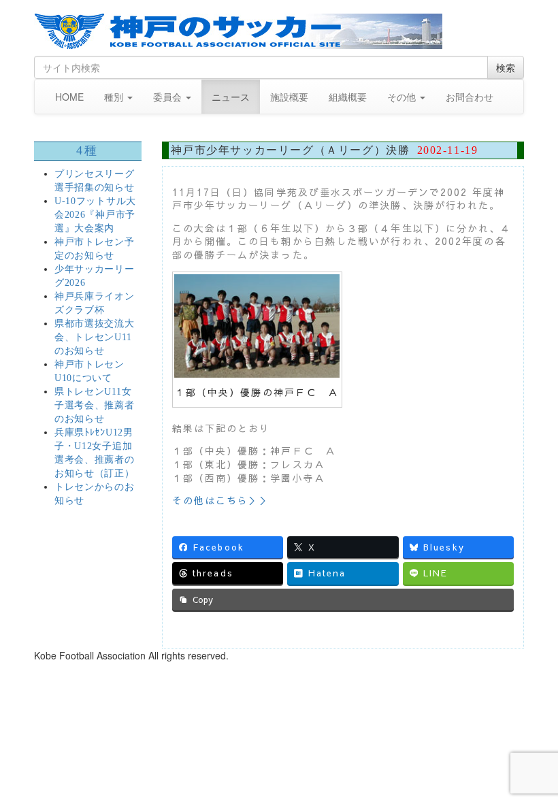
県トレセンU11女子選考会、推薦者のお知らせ (94, 405)
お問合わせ (469, 96)
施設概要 (289, 96)
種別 (115, 96)
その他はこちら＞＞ (221, 500)
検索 (505, 67)
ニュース (231, 96)
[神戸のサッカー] (279, 31)
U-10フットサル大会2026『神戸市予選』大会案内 (95, 214)
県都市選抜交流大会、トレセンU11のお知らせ (94, 337)
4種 (87, 150)
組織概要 (348, 96)
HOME (69, 96)
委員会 (168, 96)
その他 (403, 96)
